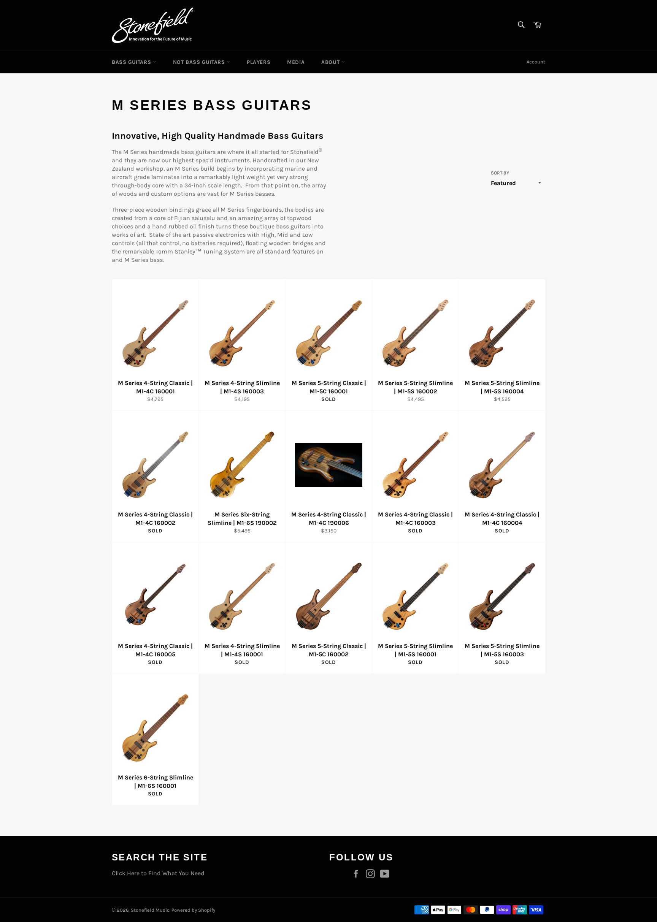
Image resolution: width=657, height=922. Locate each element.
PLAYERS (258, 62)
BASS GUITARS (132, 62)
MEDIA (296, 62)
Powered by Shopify (193, 910)
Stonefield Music (150, 910)
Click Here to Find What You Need (158, 873)
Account (536, 62)
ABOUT (331, 62)
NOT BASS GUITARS (200, 62)
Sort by (500, 173)
